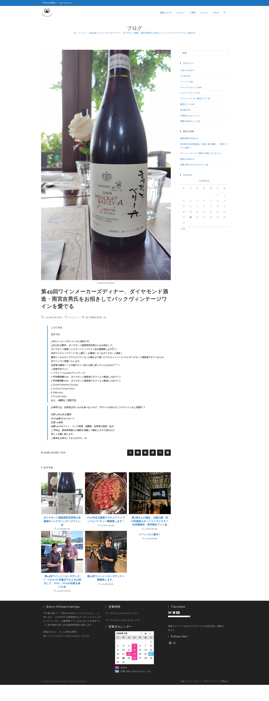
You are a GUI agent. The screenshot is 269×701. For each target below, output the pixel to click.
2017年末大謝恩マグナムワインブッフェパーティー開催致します (106, 519)
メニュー (197, 681)
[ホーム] (75, 33)
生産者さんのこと (188, 115)
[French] (174, 612)
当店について (186, 681)
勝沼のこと (185, 104)
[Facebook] (170, 643)
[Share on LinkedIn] (153, 453)
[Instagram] (174, 643)
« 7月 (182, 229)
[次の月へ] (151, 633)
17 (184, 211)
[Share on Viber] (160, 453)
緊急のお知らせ (187, 159)
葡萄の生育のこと (188, 121)
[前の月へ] (140, 633)
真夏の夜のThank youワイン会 (194, 164)
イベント (73, 317)
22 (151, 654)
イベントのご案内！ (150, 534)
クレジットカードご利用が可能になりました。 (201, 153)
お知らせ (184, 70)
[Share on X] (130, 453)
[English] (170, 612)
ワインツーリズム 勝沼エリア (193, 98)
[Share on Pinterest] (145, 453)
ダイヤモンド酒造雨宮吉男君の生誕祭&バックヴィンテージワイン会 (62, 521)
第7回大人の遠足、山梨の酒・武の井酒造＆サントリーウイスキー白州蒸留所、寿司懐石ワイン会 (149, 521)
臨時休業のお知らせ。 (190, 138)
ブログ (206, 681)
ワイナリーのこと (188, 93)
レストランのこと (188, 87)
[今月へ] (145, 633)
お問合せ (224, 681)
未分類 (183, 110)
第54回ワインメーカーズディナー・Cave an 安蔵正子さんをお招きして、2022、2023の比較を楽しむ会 (62, 581)
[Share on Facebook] (138, 453)
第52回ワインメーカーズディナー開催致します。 (106, 578)
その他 (183, 76)
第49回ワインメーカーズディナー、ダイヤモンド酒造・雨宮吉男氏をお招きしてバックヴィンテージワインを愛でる (142, 33)
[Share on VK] (168, 453)
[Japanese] (178, 612)
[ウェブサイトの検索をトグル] (224, 12)
